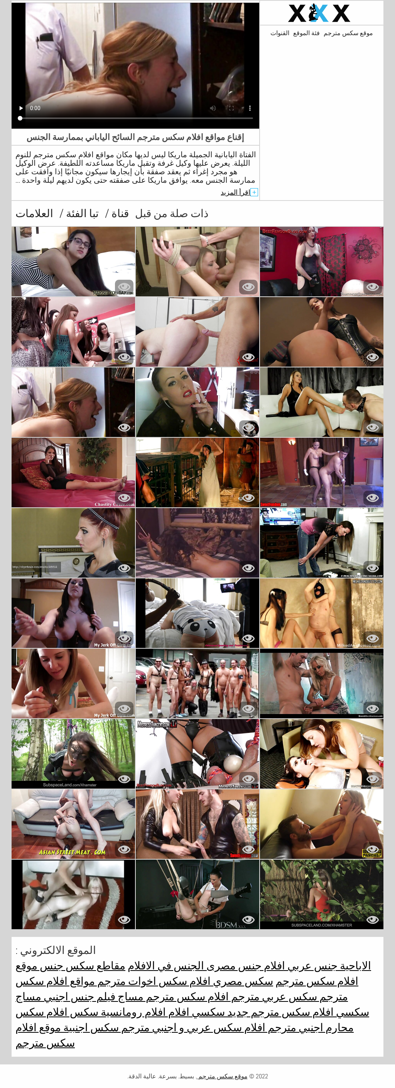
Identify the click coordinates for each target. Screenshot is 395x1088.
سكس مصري (242, 981)
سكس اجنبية (90, 1027)
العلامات (34, 213)
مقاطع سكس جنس (81, 965)
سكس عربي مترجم (273, 996)
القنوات (279, 33)
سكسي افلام (195, 1012)
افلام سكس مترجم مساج (172, 996)
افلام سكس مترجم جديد (279, 1012)
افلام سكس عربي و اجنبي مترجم (192, 1027)
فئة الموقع (306, 33)
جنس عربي (311, 965)
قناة (119, 213)
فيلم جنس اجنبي (78, 996)
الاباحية (354, 965)
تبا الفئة (81, 213)
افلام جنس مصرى (244, 965)
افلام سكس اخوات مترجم (153, 981)
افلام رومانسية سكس (117, 1012)
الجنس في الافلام (166, 965)
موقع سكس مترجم (348, 33)
